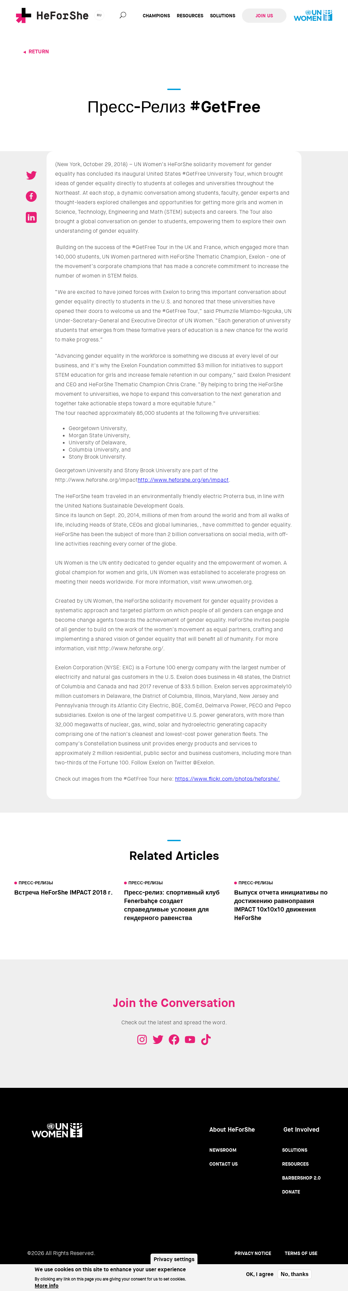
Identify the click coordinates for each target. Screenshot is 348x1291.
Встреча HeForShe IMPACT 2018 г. (63, 892)
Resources (190, 16)
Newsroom (223, 1150)
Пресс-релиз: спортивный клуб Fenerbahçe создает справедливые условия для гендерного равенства (172, 905)
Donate (291, 1192)
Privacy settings (174, 1259)
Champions (156, 16)
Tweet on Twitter (31, 175)
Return (39, 51)
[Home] (52, 15)
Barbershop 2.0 (301, 1178)
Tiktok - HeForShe (206, 1039)
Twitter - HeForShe (158, 1039)
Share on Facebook (31, 196)
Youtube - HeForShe (190, 1039)
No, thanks (295, 1274)
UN (313, 15)
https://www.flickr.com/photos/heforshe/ (227, 778)
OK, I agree (260, 1274)
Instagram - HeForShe (142, 1039)
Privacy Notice (252, 1253)
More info (46, 1285)
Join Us (264, 16)
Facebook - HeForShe (174, 1039)
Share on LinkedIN (31, 217)
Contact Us (223, 1164)
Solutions (222, 16)
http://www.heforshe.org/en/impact (183, 479)
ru (99, 15)
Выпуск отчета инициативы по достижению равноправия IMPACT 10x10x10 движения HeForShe (281, 905)
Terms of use (301, 1253)
